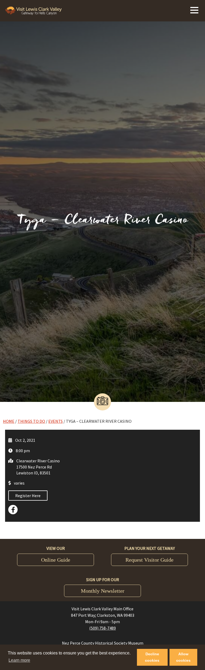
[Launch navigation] (194, 9)
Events (55, 421)
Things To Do (31, 421)
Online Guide (55, 560)
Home (8, 421)
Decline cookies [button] (152, 657)
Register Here (28, 495)
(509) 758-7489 (102, 628)
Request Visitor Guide (149, 560)
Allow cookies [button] (183, 657)
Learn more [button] (19, 660)
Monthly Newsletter (102, 591)
